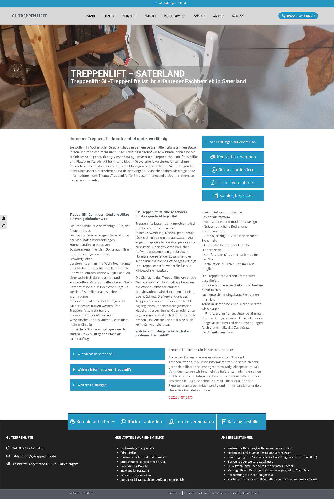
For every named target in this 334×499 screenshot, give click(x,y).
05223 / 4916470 (181, 397)
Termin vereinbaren (236, 182)
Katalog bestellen (235, 195)
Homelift (130, 16)
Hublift (150, 16)
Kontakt (238, 16)
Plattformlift (175, 16)
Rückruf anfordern (236, 169)
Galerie (218, 16)
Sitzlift (109, 16)
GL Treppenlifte (29, 16)
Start (91, 16)
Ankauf (199, 16)
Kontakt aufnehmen (236, 156)
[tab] (233, 142)
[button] (298, 15)
